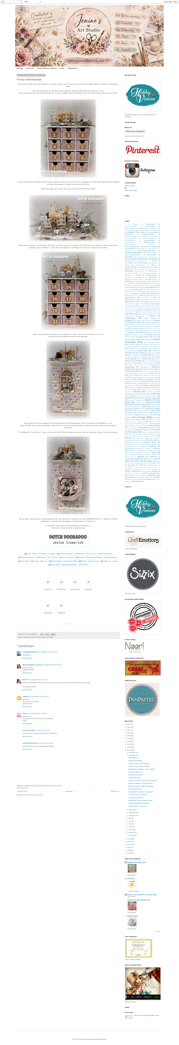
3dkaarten (155, 279)
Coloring (136, 312)
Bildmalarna (135, 293)
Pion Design (132, 432)
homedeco (145, 371)
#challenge (139, 230)
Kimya (137, 385)
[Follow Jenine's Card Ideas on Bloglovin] (135, 132)
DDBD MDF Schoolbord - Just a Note (140, 792)
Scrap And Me (131, 446)
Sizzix (154, 452)
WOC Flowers (145, 477)
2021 (129, 730)
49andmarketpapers (154, 281)
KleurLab (155, 387)
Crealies (128, 320)
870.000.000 (61, 589)
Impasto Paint (154, 373)
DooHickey (148, 339)
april (130, 827)
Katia (126, 383)
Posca (126, 436)
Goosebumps (137, 363)
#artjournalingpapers (130, 228)
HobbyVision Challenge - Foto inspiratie (141, 769)
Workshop (156, 477)
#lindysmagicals (129, 261)
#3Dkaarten (135, 224)
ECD (156, 344)
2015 (129, 747)
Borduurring (144, 297)
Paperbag (130, 430)
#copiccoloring (153, 232)
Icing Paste (144, 373)
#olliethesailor (129, 269)
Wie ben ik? (30, 68)
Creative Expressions (151, 322)
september (132, 812)
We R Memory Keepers (139, 475)
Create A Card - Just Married (137, 795)
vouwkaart (137, 473)
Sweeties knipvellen (140, 463)
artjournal (145, 289)
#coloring (142, 232)
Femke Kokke (150, 352)
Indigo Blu (128, 375)
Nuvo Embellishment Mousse (140, 423)
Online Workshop (154, 426)
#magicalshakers (142, 261)
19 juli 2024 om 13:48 (43, 730)
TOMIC (129, 467)
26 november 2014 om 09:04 (48, 652)
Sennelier (157, 448)
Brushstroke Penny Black (150, 299)
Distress (127, 334)
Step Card (150, 459)
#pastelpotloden (129, 271)
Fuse (138, 359)
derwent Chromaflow (146, 326)
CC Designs (139, 308)
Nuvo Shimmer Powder (139, 425)
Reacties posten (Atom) (34, 795)
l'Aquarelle (137, 392)
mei (130, 824)
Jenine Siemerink (130, 186)
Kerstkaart (130, 385)
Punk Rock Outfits (29, 730)
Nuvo (146, 422)
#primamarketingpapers (150, 273)
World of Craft (132, 479)
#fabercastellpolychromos (132, 246)
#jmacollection (129, 257)
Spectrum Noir (129, 456)
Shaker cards (153, 450)
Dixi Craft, (58, 519)
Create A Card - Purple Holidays (139, 766)
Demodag (127, 326)
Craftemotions (26, 637)
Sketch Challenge (130, 454)
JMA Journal (135, 381)
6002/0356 (61, 613)
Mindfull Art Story (139, 408)
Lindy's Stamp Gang (153, 398)
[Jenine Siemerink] (126, 188)
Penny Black (156, 430)
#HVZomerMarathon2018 (133, 253)
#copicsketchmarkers (148, 234)
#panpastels (141, 269)
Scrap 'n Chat (156, 444)
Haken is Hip (132, 365)
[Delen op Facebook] (52, 634)
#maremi (154, 261)
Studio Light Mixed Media (143, 461)
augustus (132, 815)
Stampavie (140, 456)
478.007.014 (48, 589)
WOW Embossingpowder (145, 479)
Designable (157, 330)
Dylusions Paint (148, 344)
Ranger (136, 440)
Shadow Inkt (132, 450)
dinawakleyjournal (153, 332)
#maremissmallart (142, 263)
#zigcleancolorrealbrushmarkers (133, 279)
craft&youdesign (139, 316)
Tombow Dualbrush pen (153, 465)
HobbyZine (157, 369)
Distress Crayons (138, 334)
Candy (133, 306)
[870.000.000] (61, 583)
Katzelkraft (142, 383)
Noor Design (49, 637)
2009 (129, 850)
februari (131, 832)
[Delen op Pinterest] (54, 634)
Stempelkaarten (138, 459)
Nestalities (145, 414)
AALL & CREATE (135, 283)
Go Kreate (128, 363)
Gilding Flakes (154, 361)
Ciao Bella (130, 310)
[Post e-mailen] (41, 634)
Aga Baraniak (156, 283)
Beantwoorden (27, 658)
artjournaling (154, 289)
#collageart (131, 232)
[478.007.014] (48, 583)
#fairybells (146, 246)
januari (131, 835)
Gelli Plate (137, 361)
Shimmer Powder (130, 452)
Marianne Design (153, 402)
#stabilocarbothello (151, 275)
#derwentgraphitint (130, 240)
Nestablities (136, 414)
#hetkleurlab (128, 250)
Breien (155, 297)
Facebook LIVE (130, 353)
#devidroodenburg (130, 242)
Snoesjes (154, 454)
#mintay (127, 265)
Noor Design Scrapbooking (140, 419)
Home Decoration (133, 371)
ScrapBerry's (152, 446)
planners (151, 432)
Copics (140, 314)
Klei (159, 385)
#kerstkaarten (153, 257)
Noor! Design (137, 421)
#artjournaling (150, 226)
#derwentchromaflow (130, 238)
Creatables (156, 320)
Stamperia (128, 459)
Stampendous (153, 456)
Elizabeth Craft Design (149, 348)
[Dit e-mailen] (45, 634)
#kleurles (154, 259)
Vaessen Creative (131, 471)
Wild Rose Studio (154, 475)
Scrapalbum (142, 446)
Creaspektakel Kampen (143, 320)
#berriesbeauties (144, 228)
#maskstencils (154, 263)
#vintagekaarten (139, 277)
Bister (144, 293)
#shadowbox (128, 275)
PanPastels (142, 428)
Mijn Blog (20, 68)
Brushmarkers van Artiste (132, 299)
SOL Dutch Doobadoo (135, 775)
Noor (128, 417)
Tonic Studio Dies (140, 467)
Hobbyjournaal (130, 367)
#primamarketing (152, 271)
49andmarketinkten (141, 281)
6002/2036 (48, 613)
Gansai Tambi (146, 359)
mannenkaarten (139, 402)
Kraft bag (136, 389)
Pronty (155, 438)
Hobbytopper (143, 367)
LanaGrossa (149, 391)
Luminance (131, 400)
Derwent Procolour (130, 330)
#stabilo (139, 275)
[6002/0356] (61, 606)
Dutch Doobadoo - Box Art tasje (138, 763)
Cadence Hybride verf (136, 303)
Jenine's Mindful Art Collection (142, 379)
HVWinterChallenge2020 (132, 373)
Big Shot (127, 293)
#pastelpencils (153, 269)
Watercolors (146, 473)
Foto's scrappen (155, 357)
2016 (129, 744)
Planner (144, 432)
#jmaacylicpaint (151, 254)
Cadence (128, 302)
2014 (129, 750)
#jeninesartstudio (152, 252)
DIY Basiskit (156, 337)
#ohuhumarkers (147, 267)
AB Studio (147, 283)
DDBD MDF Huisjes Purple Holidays (140, 800)
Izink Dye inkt (138, 377)
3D (147, 279)
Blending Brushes (132, 295)
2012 (129, 842)
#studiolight (128, 277)
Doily (128, 339)
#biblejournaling (155, 228)
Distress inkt (151, 335)
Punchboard (128, 440)
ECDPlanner (137, 346)
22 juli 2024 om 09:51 (46, 743)
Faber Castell (142, 351)
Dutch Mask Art (136, 344)
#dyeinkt (151, 244)
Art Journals (134, 289)
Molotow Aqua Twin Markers (137, 412)
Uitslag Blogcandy (152, 469)
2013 (129, 839)
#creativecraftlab (144, 236)
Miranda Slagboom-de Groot (32, 665)
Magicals (139, 400)
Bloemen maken (145, 295)
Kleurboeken (131, 387)
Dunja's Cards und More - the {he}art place (142, 895)
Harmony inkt (144, 365)
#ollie (156, 267)
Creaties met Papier (134, 322)
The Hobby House (154, 463)
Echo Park (146, 346)
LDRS (154, 394)
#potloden (141, 271)
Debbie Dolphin (132, 916)
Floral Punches (155, 355)
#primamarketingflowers (131, 273)
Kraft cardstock (147, 389)
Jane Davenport (149, 377)
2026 (129, 724)
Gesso (146, 361)
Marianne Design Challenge (138, 404)
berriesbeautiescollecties (151, 291)
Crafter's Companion (150, 318)
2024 (129, 727)
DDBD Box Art (133, 758)
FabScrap (155, 350)
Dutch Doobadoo (36, 637)
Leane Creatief (129, 396)
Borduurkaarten (130, 298)
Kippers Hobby (148, 385)
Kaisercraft (155, 381)
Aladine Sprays (141, 285)
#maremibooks (129, 263)
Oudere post (115, 791)
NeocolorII (128, 414)
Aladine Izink (130, 285)
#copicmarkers (129, 234)
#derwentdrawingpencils (149, 238)
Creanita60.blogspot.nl (30, 652)
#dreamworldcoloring (130, 244)
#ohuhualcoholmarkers (131, 267)
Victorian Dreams (145, 471)
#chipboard (148, 230)
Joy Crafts (144, 381)
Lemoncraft (139, 396)
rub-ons (136, 442)
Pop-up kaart (154, 434)
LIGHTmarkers (139, 398)
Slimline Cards (143, 454)
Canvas (140, 306)
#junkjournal (141, 257)
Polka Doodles (136, 434)
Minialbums (150, 408)
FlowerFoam (144, 357)
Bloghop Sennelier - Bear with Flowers (141, 786)
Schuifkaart (147, 444)
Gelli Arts (128, 361)
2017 (129, 741)
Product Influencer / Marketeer (47, 68)
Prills (152, 436)
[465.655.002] (75, 583)
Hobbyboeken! (72, 68)
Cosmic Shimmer (149, 314)
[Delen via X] (50, 634)
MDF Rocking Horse (135, 789)
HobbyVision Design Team (143, 369)
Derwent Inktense (139, 328)
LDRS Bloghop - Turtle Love (137, 806)
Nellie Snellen (153, 412)
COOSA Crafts (154, 312)
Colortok (144, 312)
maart (131, 830)
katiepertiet (133, 383)
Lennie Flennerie (150, 396)
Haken (62, 68)
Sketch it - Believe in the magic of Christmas (142, 780)
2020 (129, 733)
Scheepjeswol (129, 444)
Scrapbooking (129, 448)
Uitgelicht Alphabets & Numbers (138, 803)
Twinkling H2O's (138, 469)
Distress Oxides (143, 337)
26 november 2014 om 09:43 (52, 665)
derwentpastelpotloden (144, 330)
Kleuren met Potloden (143, 387)
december (132, 752)
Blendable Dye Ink (154, 293)
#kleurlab (144, 259)
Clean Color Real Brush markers (147, 310)
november (132, 755)
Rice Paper (150, 440)
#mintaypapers (140, 265)
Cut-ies (127, 324)
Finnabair (144, 355)
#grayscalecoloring (153, 248)
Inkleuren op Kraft (149, 375)
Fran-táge (130, 359)
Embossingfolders (130, 350)
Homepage (69, 791)
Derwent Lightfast (153, 328)
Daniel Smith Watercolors (139, 324)
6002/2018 (88, 589)
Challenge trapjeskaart (136, 798)
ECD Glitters (128, 346)
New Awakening (155, 414)
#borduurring (130, 230)
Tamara (25, 713)
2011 (129, 844)
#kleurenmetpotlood (131, 259)
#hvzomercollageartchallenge (147, 250)
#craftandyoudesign (130, 236)
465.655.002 (75, 589)
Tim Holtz (141, 465)
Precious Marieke (143, 436)
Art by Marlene (150, 287)
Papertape (138, 430)
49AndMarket (129, 281)
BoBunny (155, 295)
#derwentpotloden (149, 240)
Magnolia (148, 400)
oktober (131, 810)
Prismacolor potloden (143, 438)
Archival (139, 287)
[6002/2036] (48, 606)
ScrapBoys (139, 448)
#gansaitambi (141, 248)
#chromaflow (156, 230)
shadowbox (142, 450)
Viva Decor (128, 473)
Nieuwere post (22, 791)
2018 (129, 738)
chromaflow (157, 308)
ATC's (139, 291)
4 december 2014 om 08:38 (37, 713)
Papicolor (146, 430)
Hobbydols (154, 365)
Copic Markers (130, 314)
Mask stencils (130, 406)
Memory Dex (154, 406)
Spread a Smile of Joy (135, 772)
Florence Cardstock (132, 357)
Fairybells (141, 352)
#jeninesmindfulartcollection (133, 254)
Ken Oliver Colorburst (154, 383)
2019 (129, 736)
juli (130, 818)
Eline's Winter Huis (131, 348)
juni (130, 821)
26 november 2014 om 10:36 (37, 680)
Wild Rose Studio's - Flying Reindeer (140, 783)
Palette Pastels (132, 428)
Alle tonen (157, 931)
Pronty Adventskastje (135, 761)
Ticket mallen (131, 465)
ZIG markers (136, 481)
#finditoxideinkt (155, 246)
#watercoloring (152, 277)
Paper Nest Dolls (155, 428)
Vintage (154, 471)
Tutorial (127, 469)
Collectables (128, 312)
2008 (129, 853)
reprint (142, 440)
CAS (132, 308)
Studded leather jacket (30, 743)
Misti (134, 410)
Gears (156, 359)
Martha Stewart (155, 404)
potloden (133, 436)
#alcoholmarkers (151, 224)
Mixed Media (155, 410)
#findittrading (131, 248)
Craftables (152, 316)
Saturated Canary (149, 442)
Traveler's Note (153, 467)
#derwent (155, 236)
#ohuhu (153, 265)
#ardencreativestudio (131, 226)
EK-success (155, 346)
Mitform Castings (144, 410)
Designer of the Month (135, 332)
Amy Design (151, 285)
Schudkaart (138, 444)
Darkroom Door (153, 324)
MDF (43, 637)
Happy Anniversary (134, 778)
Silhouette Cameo (143, 452)
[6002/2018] (88, 583)
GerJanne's (131, 878)
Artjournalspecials (130, 291)
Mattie (138, 406)
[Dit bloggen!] (47, 634)
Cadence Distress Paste (141, 301)
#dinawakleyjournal (149, 242)
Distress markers (130, 337)
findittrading (135, 355)
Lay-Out (134, 394)
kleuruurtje (128, 389)
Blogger (103, 1039)
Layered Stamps (144, 394)
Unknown (26, 696)
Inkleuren (137, 375)
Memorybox (128, 408)
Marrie (25, 680)
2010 (129, 847)
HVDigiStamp (154, 371)
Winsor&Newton (133, 477)
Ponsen (145, 434)
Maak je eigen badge (131, 190)
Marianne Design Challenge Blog (138, 900)
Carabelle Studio (149, 306)
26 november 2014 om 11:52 (39, 696)
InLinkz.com (68, 624)
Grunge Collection (148, 363)
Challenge (148, 308)
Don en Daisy (136, 339)
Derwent (135, 326)
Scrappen (148, 448)
